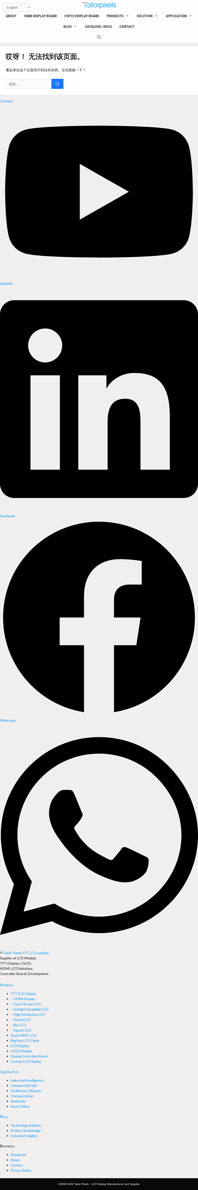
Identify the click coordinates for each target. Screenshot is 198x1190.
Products (115, 16)
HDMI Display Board (40, 16)
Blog (67, 26)
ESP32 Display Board (82, 16)
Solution (145, 16)
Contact (127, 26)
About (11, 16)
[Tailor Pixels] (99, 5)
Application (176, 16)
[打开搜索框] (99, 37)
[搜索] (57, 84)
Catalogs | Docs (98, 26)
